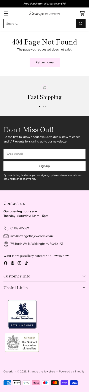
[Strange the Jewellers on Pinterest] (12, 263)
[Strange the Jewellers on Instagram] (19, 263)
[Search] (81, 23)
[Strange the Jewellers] (44, 13)
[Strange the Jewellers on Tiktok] (26, 263)
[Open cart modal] (82, 13)
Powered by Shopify (71, 371)
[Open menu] (5, 13)
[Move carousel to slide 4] (49, 106)
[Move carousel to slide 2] (43, 106)
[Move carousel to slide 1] (39, 106)
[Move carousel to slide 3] (46, 106)
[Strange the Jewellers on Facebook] (5, 263)
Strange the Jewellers (41, 371)
